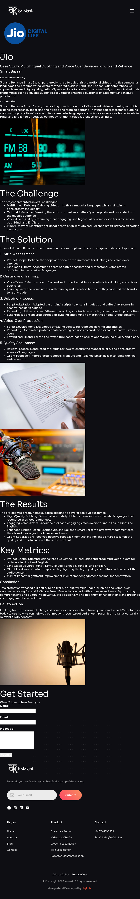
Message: (7, 728)
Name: (4, 706)
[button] (131, 10)
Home (11, 831)
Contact (12, 849)
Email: (4, 717)
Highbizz (87, 888)
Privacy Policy (61, 874)
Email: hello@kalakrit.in (108, 837)
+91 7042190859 (104, 831)
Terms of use (80, 874)
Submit (70, 795)
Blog (10, 843)
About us (12, 837)
